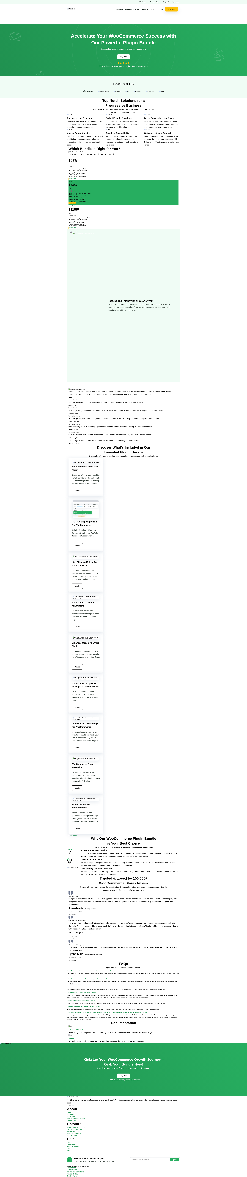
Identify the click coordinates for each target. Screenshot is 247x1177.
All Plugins (142, 2)
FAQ (155, 9)
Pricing (136, 9)
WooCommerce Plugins (76, 1127)
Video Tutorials (73, 1146)
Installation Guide (76, 1029)
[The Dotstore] (71, 9)
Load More (73, 835)
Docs (161, 9)
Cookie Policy (72, 1176)
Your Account (72, 1135)
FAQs (69, 1150)
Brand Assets (72, 1168)
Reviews (128, 9)
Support (166, 2)
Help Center (71, 1144)
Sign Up (175, 1160)
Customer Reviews (74, 1129)
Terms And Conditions (75, 1172)
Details (77, 491)
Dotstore (70, 1112)
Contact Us (71, 1120)
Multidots (70, 1114)
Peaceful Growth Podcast (77, 1118)
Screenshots (146, 9)
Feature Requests (74, 1133)
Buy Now (171, 9)
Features (119, 9)
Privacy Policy (72, 1174)
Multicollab (71, 1116)
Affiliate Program (73, 1131)
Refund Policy (72, 1170)
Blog (69, 1142)
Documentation (155, 2)
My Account (176, 2)
